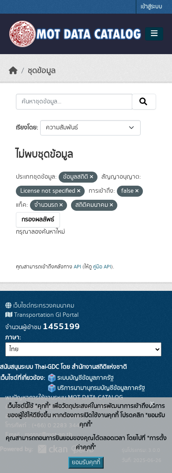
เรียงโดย (26, 127)
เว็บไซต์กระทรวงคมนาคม (42, 305)
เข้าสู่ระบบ (151, 7)
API (77, 267)
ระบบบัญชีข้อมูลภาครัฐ (85, 378)
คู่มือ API (102, 267)
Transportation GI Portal (45, 315)
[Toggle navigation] (154, 33)
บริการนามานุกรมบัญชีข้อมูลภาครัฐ (100, 388)
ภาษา (12, 337)
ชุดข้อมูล (42, 71)
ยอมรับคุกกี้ (86, 462)
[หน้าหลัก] (13, 71)
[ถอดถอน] (91, 177)
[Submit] (144, 102)
